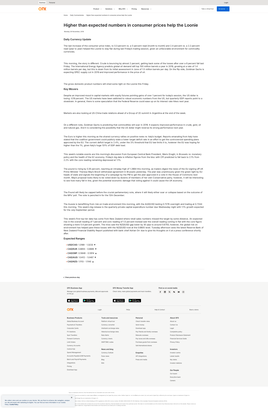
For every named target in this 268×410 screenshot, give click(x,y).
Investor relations (176, 363)
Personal (52, 2)
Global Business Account (75, 321)
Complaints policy (176, 332)
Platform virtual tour (108, 321)
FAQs (128, 310)
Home (66, 15)
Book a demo (193, 310)
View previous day (72, 277)
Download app (141, 328)
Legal (172, 328)
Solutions (108, 9)
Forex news (105, 356)
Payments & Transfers (74, 325)
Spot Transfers (72, 335)
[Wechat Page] (174, 292)
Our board (173, 373)
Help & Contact (160, 310)
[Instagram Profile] (183, 292)
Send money (140, 325)
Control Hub (71, 349)
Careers (172, 380)
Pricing (134, 9)
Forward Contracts (73, 338)
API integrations (141, 356)
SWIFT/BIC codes (107, 342)
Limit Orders (71, 342)
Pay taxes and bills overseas (145, 338)
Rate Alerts (105, 335)
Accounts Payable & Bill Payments (78, 356)
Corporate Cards (72, 328)
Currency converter (108, 325)
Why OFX (122, 9)
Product (96, 9)
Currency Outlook (107, 352)
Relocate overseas (142, 335)
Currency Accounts (73, 345)
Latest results (174, 356)
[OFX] (42, 8)
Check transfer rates (143, 321)
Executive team (175, 377)
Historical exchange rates (110, 332)
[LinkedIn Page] (165, 292)
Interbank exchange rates (110, 328)
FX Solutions (71, 332)
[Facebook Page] (160, 292)
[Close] (71, 397)
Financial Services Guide (178, 338)
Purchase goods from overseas (146, 342)
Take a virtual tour (207, 9)
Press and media (141, 359)
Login (100, 310)
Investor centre (175, 352)
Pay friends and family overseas (147, 332)
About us (173, 321)
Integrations (71, 363)
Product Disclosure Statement (180, 335)
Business (42, 2)
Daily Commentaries (77, 15)
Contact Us (174, 325)
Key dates (173, 359)
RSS (102, 363)
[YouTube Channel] (178, 292)
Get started (221, 9)
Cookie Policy (13, 404)
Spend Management (74, 352)
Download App (72, 370)
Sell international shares (144, 345)
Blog (102, 359)
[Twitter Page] (169, 292)
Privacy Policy (175, 342)
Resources (145, 9)
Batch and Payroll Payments (76, 359)
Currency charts (106, 338)
